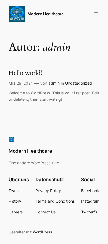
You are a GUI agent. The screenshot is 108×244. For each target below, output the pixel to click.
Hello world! (25, 73)
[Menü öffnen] (96, 14)
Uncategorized (78, 83)
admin (54, 83)
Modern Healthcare (45, 13)
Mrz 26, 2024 (21, 83)
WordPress (42, 232)
